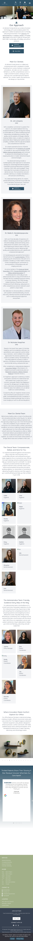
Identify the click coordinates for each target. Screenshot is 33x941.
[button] (14, 925)
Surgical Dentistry (6, 864)
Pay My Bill (6, 895)
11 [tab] (25, 760)
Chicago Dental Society (20, 271)
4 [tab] (9, 760)
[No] (31, 937)
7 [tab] (16, 760)
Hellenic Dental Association (15, 273)
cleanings (24, 33)
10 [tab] (23, 760)
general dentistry (7, 35)
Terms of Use (19, 930)
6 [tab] (14, 760)
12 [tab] (28, 760)
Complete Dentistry (7, 862)
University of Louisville (24, 148)
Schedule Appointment (9, 893)
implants (16, 35)
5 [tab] (12, 760)
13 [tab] (30, 760)
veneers (21, 35)
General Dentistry (6, 860)
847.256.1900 (6, 890)
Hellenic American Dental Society (12, 152)
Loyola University (20, 257)
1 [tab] (2, 760)
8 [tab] (19, 760)
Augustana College (11, 368)
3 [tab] (7, 760)
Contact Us (6, 892)
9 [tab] (21, 760)
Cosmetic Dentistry (7, 866)
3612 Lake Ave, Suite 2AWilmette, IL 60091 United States (8, 903)
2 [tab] (5, 760)
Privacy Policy (13, 930)
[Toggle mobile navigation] (29, 3)
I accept (12, 938)
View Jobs (16, 918)
